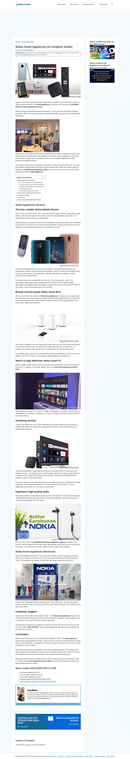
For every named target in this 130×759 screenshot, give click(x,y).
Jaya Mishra (32, 690)
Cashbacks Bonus (88, 4)
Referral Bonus (74, 4)
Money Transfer (100, 756)
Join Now (101, 44)
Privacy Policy (51, 756)
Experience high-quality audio (29, 190)
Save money (111, 756)
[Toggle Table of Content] (42, 177)
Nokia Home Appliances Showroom (29, 193)
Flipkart (39, 604)
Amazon (31, 604)
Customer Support (24, 195)
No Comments (24, 726)
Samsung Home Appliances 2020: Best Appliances (38, 681)
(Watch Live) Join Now (98, 68)
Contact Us (61, 756)
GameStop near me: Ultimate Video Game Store (28, 720)
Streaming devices (26, 188)
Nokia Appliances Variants (26, 180)
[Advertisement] (65, 22)
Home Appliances (27, 42)
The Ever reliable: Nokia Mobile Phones (32, 182)
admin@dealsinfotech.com (27, 54)
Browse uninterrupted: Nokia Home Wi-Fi (32, 184)
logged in (28, 745)
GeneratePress (42, 756)
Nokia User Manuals (45, 287)
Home (17, 42)
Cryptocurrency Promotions (75, 756)
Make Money (62, 4)
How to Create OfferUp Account (67, 719)
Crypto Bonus (103, 4)
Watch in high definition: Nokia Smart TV (32, 186)
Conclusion (21, 197)
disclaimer (59, 52)
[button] (112, 4)
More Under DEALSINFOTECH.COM (29, 200)
